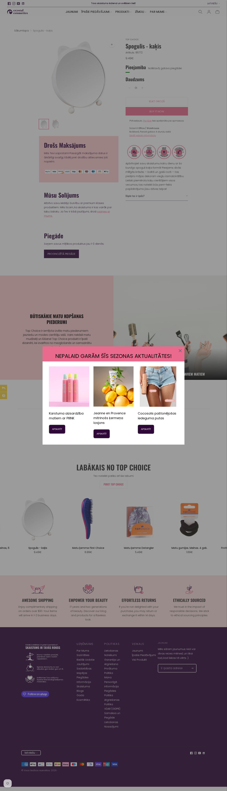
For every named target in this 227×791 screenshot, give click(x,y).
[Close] (180, 350)
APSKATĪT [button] (57, 429)
